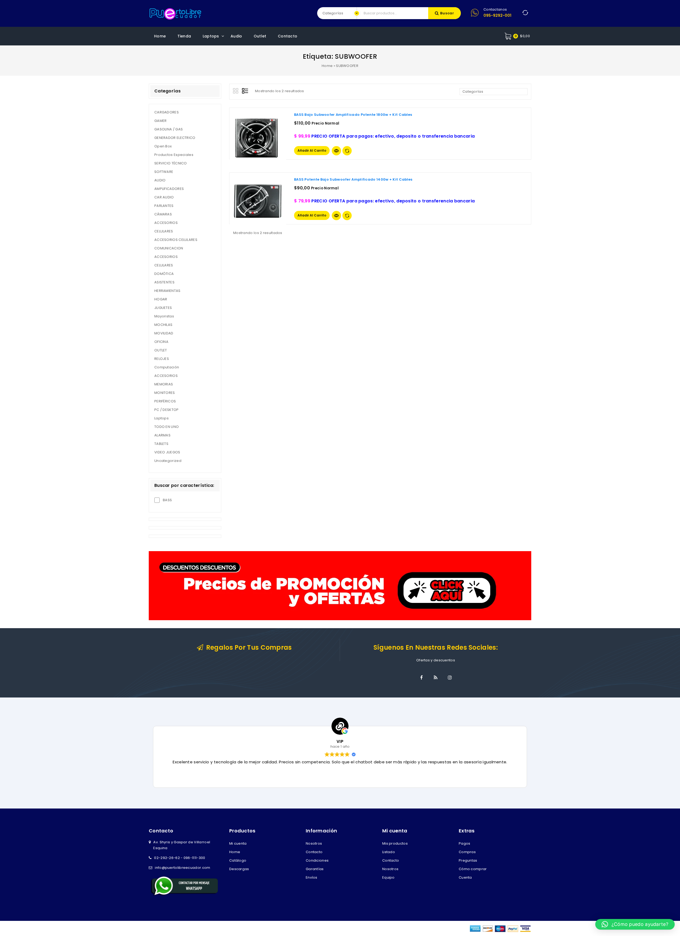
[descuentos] (340, 585)
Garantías (315, 868)
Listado (388, 851)
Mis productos (395, 843)
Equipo (388, 877)
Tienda (184, 36)
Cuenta (465, 877)
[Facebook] (421, 677)
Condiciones (317, 860)
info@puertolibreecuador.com (182, 867)
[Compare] (347, 150)
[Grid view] (236, 91)
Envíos (311, 877)
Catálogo (237, 860)
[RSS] (435, 677)
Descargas (239, 868)
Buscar (447, 13)
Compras (467, 851)
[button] (635, 924)
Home (160, 36)
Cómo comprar (473, 868)
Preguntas (468, 860)
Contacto (287, 36)
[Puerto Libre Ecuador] (175, 13)
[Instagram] (449, 677)
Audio (236, 36)
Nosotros (314, 843)
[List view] (245, 91)
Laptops (211, 36)
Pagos (464, 843)
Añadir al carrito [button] (312, 150)
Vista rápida (336, 150)
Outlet (260, 36)
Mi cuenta (238, 843)
